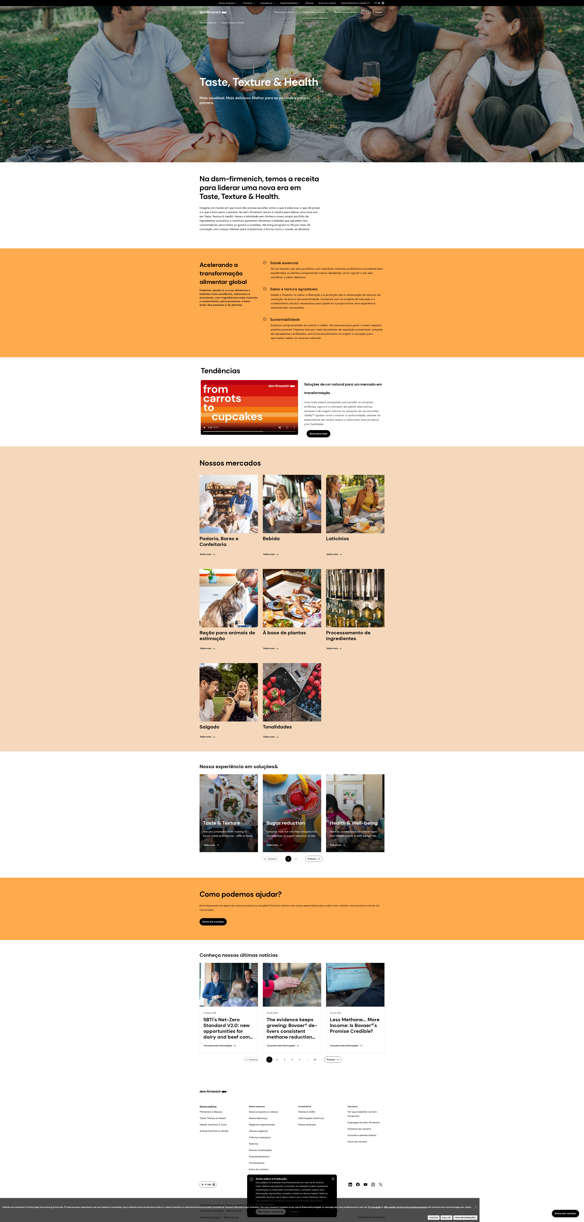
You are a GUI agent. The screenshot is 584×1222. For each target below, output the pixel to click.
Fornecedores (256, 1163)
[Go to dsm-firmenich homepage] (213, 12)
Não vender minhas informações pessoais (405, 1207)
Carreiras (353, 1106)
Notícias (253, 1143)
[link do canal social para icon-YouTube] (365, 1184)
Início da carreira (357, 1141)
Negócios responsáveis (262, 1124)
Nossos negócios (208, 22)
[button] (367, 12)
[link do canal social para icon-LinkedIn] (350, 1184)
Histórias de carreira (359, 1128)
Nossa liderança (258, 1118)
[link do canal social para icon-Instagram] (373, 1184)
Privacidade (374, 1207)
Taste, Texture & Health (213, 1118)
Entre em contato (258, 1169)
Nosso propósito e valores (263, 1111)
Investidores (304, 1106)
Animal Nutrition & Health (214, 1131)
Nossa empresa (257, 1106)
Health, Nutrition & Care (213, 1124)
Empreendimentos (259, 1156)
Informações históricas (311, 1118)
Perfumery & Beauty (211, 1111)
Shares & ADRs (306, 1111)
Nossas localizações (260, 1150)
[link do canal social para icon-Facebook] (358, 1184)
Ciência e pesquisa (260, 1137)
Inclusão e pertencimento (362, 1135)
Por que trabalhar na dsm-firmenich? (363, 1114)
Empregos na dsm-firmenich (364, 1122)
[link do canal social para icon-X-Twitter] (380, 1184)
